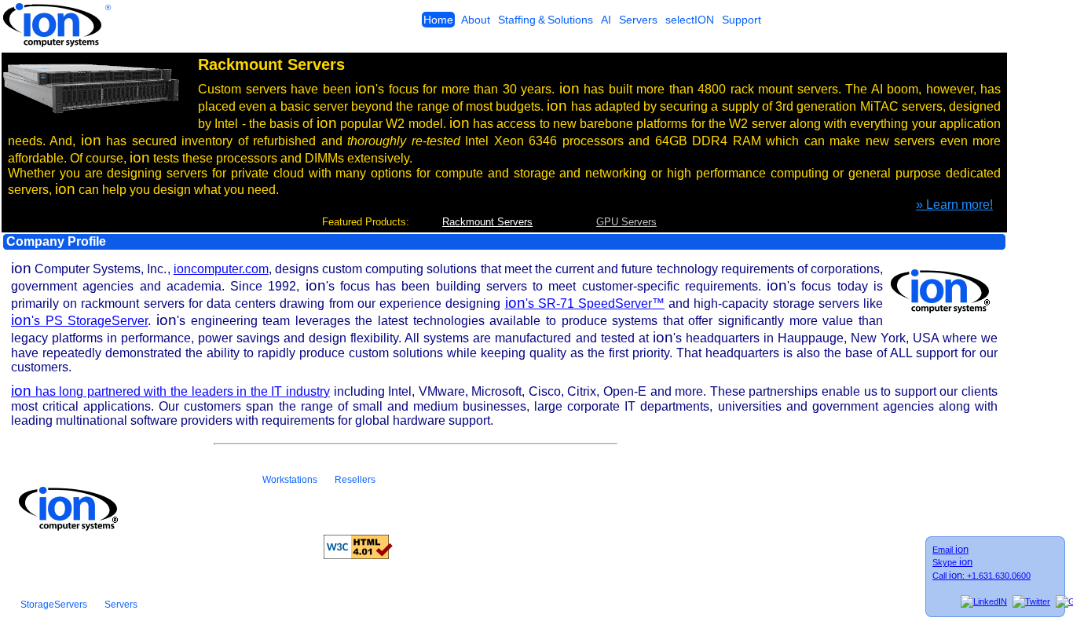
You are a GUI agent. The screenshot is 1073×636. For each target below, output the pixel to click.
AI (606, 19)
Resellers (355, 479)
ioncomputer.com (221, 269)
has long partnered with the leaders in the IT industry (170, 391)
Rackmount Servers (487, 222)
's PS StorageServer (79, 320)
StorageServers (53, 604)
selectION (689, 19)
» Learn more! (954, 204)
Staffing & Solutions (545, 19)
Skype (952, 562)
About (475, 19)
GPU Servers (626, 222)
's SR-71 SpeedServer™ (585, 303)
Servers (638, 19)
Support (741, 19)
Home (438, 19)
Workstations (289, 479)
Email (950, 549)
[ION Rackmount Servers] (91, 110)
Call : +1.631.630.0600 (981, 575)
